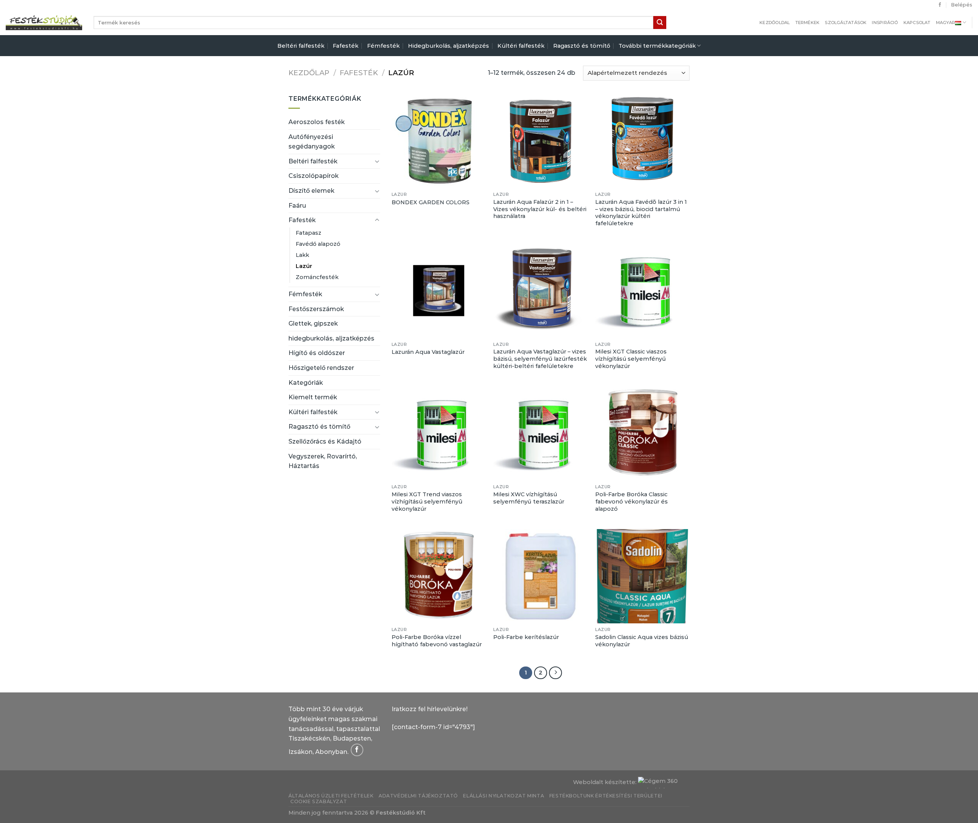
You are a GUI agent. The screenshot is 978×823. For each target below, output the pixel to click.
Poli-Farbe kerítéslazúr (526, 637)
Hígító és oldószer (316, 353)
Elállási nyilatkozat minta (503, 796)
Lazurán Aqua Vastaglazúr (428, 352)
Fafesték (345, 45)
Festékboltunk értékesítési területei (605, 796)
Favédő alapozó (318, 243)
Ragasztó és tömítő (581, 45)
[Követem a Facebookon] (940, 5)
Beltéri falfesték (300, 45)
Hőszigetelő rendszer (321, 367)
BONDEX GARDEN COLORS (431, 202)
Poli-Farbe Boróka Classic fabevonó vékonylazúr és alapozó (631, 501)
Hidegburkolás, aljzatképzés (448, 45)
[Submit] (659, 22)
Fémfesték (383, 45)
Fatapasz (308, 232)
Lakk (302, 255)
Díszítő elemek (311, 190)
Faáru (297, 205)
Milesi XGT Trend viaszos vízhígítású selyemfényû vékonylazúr (427, 501)
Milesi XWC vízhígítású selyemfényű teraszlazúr (528, 498)
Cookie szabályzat (318, 801)
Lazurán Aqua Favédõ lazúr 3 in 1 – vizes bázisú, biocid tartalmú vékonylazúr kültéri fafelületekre (641, 212)
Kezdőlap (308, 72)
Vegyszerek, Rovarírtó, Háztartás (322, 461)
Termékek (807, 22)
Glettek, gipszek (313, 323)
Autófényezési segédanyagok (311, 141)
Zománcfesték (317, 277)
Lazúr (304, 266)
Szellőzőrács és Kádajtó (324, 441)
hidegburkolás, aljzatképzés (331, 338)
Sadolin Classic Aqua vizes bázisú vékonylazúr (641, 641)
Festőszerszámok (316, 309)
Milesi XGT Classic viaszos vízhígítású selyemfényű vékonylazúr (631, 358)
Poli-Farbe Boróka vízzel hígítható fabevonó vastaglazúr (437, 641)
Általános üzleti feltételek (331, 796)
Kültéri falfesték (520, 45)
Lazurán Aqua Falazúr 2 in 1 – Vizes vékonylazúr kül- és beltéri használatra (539, 208)
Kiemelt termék (312, 397)
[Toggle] (377, 161)
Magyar (945, 22)
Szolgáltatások (845, 22)
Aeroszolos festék (316, 122)
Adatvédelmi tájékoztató (418, 796)
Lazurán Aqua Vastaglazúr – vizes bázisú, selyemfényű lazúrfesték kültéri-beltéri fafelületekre (540, 358)
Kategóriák (305, 382)
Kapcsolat (917, 22)
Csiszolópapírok (313, 175)
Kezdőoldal (774, 22)
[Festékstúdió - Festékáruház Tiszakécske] (44, 22)
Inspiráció (885, 22)
